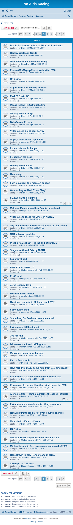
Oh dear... (15, 79)
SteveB (24, 64)
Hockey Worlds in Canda (23, 53)
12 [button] (58, 34)
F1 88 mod (16, 276)
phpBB (27, 518)
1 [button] (29, 34)
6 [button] (47, 34)
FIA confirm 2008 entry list (24, 327)
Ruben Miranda (27, 329)
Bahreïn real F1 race (21, 122)
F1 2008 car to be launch (23, 197)
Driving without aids (21, 165)
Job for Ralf (16, 335)
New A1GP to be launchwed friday (28, 61)
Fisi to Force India (20, 360)
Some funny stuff (19, 309)
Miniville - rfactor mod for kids (26, 353)
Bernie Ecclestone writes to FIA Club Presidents (36, 45)
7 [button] (51, 34)
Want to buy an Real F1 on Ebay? (28, 190)
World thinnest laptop (22, 293)
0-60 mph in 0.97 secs (22, 463)
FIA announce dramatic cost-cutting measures (35, 404)
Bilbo (23, 81)
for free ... (15, 429)
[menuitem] (9, 11)
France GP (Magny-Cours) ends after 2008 (32, 70)
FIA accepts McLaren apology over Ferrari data (35, 376)
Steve (23, 107)
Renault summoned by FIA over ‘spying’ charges (37, 412)
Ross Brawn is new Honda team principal (32, 455)
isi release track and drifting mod (28, 344)
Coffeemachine (27, 270)
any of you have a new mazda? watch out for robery (38, 225)
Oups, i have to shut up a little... (27, 139)
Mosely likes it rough (21, 113)
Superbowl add (18, 259)
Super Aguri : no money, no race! (28, 87)
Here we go (16, 174)
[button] (20, 34)
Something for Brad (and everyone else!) (32, 318)
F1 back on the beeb (21, 157)
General (7, 23)
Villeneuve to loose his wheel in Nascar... (32, 217)
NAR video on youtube (22, 234)
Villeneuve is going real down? (27, 131)
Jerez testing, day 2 (20, 285)
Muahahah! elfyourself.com (25, 421)
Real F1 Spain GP (19, 96)
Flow (23, 48)
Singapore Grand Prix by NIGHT (27, 250)
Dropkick (25, 211)
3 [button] (36, 34)
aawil (23, 296)
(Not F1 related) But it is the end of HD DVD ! (34, 243)
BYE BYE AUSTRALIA (22, 267)
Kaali (23, 321)
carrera (24, 142)
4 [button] (40, 34)
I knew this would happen (24, 148)
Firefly (24, 133)
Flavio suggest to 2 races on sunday (30, 183)
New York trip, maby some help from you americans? (39, 368)
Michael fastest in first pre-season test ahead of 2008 (38, 446)
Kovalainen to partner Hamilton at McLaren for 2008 (38, 385)
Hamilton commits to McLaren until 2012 (32, 302)
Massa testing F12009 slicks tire (27, 105)
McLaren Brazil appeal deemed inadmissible (34, 437)
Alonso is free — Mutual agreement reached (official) (39, 394)
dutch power (26, 347)
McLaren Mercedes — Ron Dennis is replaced (35, 208)
